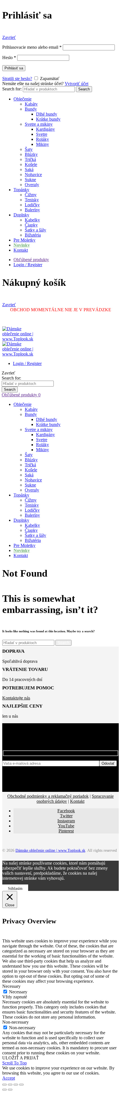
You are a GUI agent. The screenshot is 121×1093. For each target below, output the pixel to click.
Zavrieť (9, 37)
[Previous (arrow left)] (4, 1089)
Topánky (21, 189)
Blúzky (31, 154)
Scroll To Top (14, 1063)
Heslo (9, 57)
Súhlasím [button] (15, 888)
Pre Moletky (24, 240)
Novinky (22, 245)
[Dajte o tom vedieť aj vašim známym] (10, 1084)
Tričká (30, 159)
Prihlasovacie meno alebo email (32, 47)
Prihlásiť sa (14, 68)
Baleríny (32, 209)
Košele (31, 164)
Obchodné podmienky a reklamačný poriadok (48, 796)
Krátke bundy (48, 119)
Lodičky (32, 204)
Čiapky (31, 225)
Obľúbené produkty (31, 259)
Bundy (31, 109)
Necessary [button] (11, 986)
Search (84, 89)
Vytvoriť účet (76, 83)
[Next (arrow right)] (10, 1089)
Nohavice (33, 174)
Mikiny (42, 144)
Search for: (12, 88)
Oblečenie (23, 99)
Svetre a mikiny (39, 124)
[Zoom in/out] (21, 1084)
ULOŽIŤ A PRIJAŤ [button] (20, 1057)
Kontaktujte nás (16, 698)
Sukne (30, 179)
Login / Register (28, 264)
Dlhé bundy (46, 114)
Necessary (18, 991)
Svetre (41, 134)
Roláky (42, 139)
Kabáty (31, 104)
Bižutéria (33, 235)
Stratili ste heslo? (17, 78)
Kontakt (21, 250)
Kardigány (45, 129)
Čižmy (31, 194)
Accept (8, 1078)
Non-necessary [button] (15, 1022)
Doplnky (21, 214)
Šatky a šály (35, 230)
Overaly (32, 184)
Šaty (29, 149)
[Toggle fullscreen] (16, 1084)
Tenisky (32, 199)
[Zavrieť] (4, 1084)
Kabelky (32, 219)
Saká (29, 169)
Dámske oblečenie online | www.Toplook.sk (50, 850)
